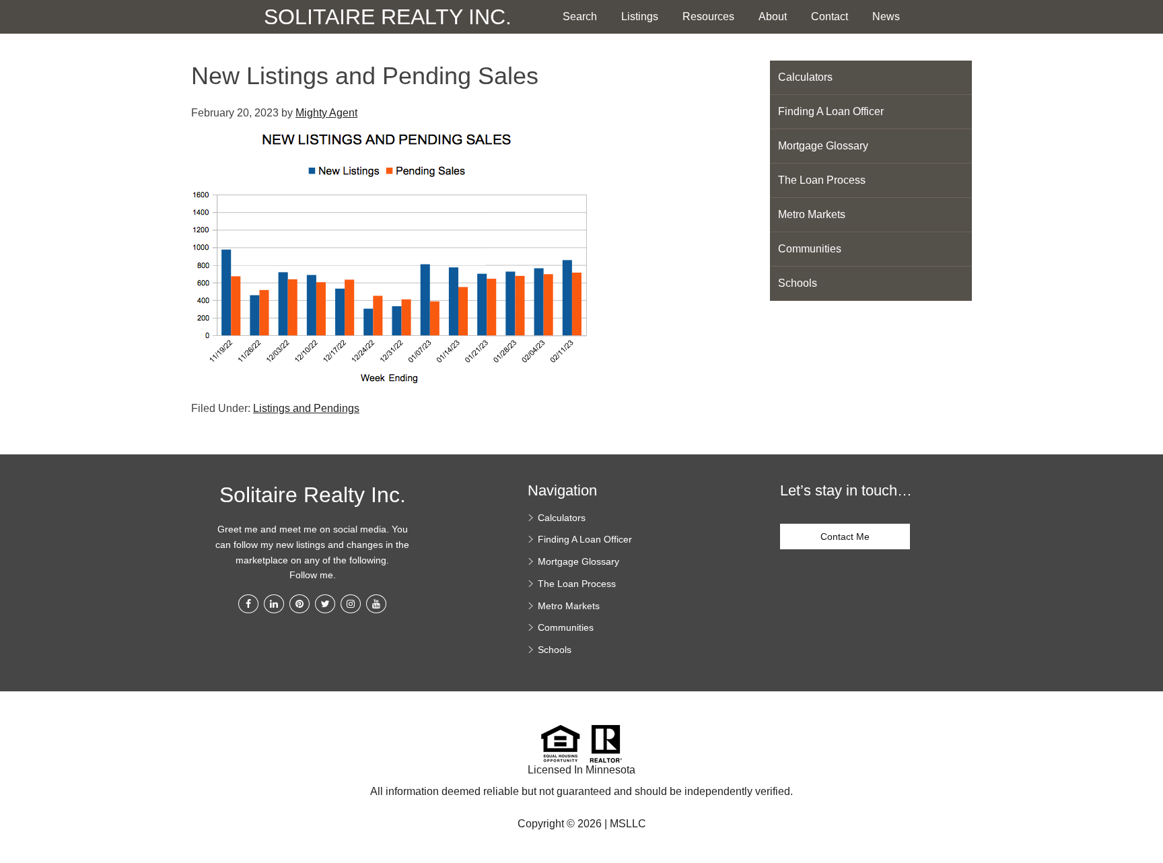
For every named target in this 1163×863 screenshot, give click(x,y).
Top (1148, 788)
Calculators (805, 77)
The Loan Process (822, 180)
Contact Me (845, 536)
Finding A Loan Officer (831, 111)
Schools (797, 283)
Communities (809, 248)
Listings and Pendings (306, 408)
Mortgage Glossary (823, 145)
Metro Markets (811, 214)
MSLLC (628, 823)
